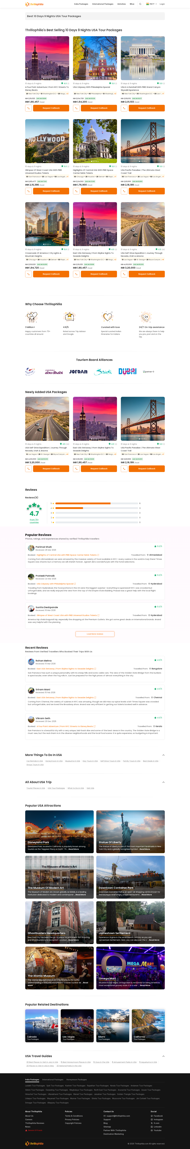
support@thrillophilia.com (118, 1116)
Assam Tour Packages (150, 1090)
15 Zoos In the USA (101, 1062)
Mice (132, 4)
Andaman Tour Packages (141, 1086)
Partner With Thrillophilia (115, 1130)
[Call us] (28, 108)
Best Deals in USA (150, 761)
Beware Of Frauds (35, 1130)
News (27, 1127)
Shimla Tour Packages (101, 1098)
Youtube (157, 1130)
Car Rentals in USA (34, 761)
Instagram (158, 1119)
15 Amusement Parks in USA (124, 1062)
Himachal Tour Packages (35, 1094)
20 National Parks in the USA (69, 1065)
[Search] (140, 4)
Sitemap (107, 1127)
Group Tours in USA (35, 764)
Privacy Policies (72, 1119)
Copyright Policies (73, 1123)
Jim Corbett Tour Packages (148, 1098)
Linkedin (158, 1127)
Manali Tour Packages (82, 1094)
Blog (106, 1123)
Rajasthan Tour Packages (98, 1086)
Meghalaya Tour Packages (81, 1090)
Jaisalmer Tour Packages (105, 1094)
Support (107, 1119)
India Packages (32, 1079)
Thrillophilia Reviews (34, 1123)
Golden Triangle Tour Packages (130, 1094)
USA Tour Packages (56, 788)
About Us (29, 1116)
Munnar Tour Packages (80, 1098)
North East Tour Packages (105, 1090)
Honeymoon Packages (76, 1079)
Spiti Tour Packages (55, 1086)
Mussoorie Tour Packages (123, 1098)
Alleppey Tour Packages (58, 1103)
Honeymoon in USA (54, 761)
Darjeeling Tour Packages (57, 1090)
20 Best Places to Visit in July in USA (42, 1062)
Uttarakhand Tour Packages (60, 1094)
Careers (28, 1119)
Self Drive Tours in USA (110, 761)
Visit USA (90, 788)
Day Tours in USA (90, 761)
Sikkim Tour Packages (34, 1090)
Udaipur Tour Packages (35, 1098)
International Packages (52, 1079)
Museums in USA (72, 761)
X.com (156, 1123)
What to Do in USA (76, 788)
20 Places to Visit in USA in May (40, 1065)
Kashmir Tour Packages (75, 1086)
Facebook (158, 1116)
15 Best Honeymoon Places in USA (76, 1062)
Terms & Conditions (74, 1116)
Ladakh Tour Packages (35, 1086)
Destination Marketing (114, 1134)
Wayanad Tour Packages (58, 1098)
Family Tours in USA (131, 761)
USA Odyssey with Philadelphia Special (91, 87)
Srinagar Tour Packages (35, 1103)
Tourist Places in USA (35, 788)
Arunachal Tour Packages (129, 1090)
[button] (28, 58)
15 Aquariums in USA (148, 1062)
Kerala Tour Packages (119, 1086)
